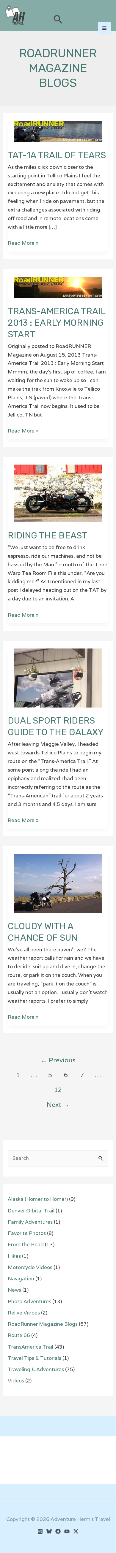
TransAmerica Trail (30, 1347)
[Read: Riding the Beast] (58, 492)
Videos (16, 1380)
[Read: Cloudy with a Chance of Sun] (58, 883)
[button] (58, 20)
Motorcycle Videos (30, 1267)
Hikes (14, 1256)
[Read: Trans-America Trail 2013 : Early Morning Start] (58, 287)
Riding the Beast (47, 535)
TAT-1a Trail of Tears (57, 155)
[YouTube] (67, 1531)
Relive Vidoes (24, 1312)
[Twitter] (76, 1531)
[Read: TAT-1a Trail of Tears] (58, 131)
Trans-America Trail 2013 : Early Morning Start (56, 323)
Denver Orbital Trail (31, 1210)
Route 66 (19, 1335)
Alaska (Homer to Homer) (38, 1199)
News (14, 1290)
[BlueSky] (49, 1531)
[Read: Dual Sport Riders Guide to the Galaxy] (58, 677)
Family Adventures (30, 1222)
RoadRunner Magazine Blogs (43, 1324)
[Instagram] (40, 1531)
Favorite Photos (27, 1233)
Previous (58, 1060)
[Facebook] (58, 1531)
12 (58, 1089)
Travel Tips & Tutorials (34, 1358)
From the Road (26, 1244)
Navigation (21, 1278)
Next (58, 1104)
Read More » (23, 243)
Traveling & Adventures (36, 1369)
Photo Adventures (29, 1301)
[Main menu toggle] (104, 28)
